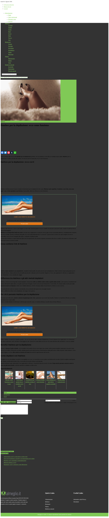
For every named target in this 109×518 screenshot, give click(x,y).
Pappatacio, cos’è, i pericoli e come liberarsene (15, 464)
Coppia (10, 44)
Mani (9, 31)
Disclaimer (76, 501)
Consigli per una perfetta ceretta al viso (29, 382)
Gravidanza (11, 50)
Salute (9, 52)
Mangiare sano (12, 19)
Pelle (9, 36)
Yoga (9, 62)
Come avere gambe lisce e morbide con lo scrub (19, 383)
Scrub (5, 396)
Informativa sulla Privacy (79, 499)
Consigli (10, 25)
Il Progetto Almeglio (9, 4)
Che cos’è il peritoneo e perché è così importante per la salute (19, 458)
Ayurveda (10, 67)
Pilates (10, 60)
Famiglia (10, 46)
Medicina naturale (9, 65)
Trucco (10, 38)
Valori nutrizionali (12, 17)
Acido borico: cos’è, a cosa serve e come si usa (15, 456)
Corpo (9, 29)
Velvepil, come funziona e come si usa (9, 382)
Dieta (9, 15)
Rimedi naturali (12, 71)
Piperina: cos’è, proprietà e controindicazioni (15, 460)
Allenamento (11, 58)
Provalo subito (24, 223)
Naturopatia (11, 69)
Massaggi (10, 54)
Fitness (7, 56)
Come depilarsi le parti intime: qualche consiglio (50, 382)
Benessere (8, 42)
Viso (9, 40)
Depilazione (7, 394)
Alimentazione (8, 13)
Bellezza (7, 23)
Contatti (6, 8)
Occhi (9, 34)
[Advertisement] (38, 139)
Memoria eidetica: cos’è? (10, 462)
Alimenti (10, 21)
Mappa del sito (7, 6)
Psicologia (11, 48)
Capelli (10, 27)
